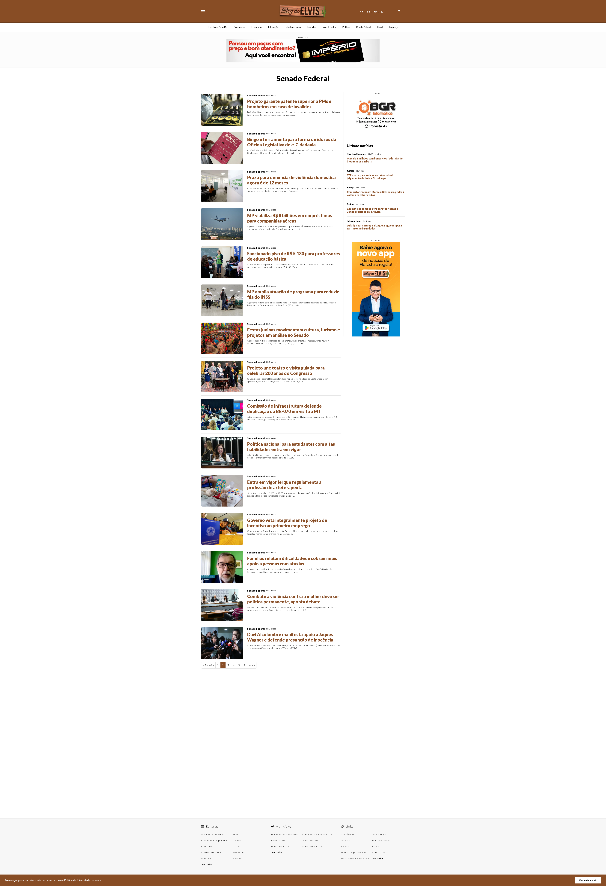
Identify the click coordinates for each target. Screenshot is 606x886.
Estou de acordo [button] (588, 880)
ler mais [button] (96, 880)
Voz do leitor (329, 27)
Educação (273, 27)
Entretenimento (293, 27)
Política (346, 27)
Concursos (239, 27)
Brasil (380, 27)
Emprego (393, 27)
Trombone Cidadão (217, 27)
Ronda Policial (363, 27)
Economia (257, 27)
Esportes (311, 27)
